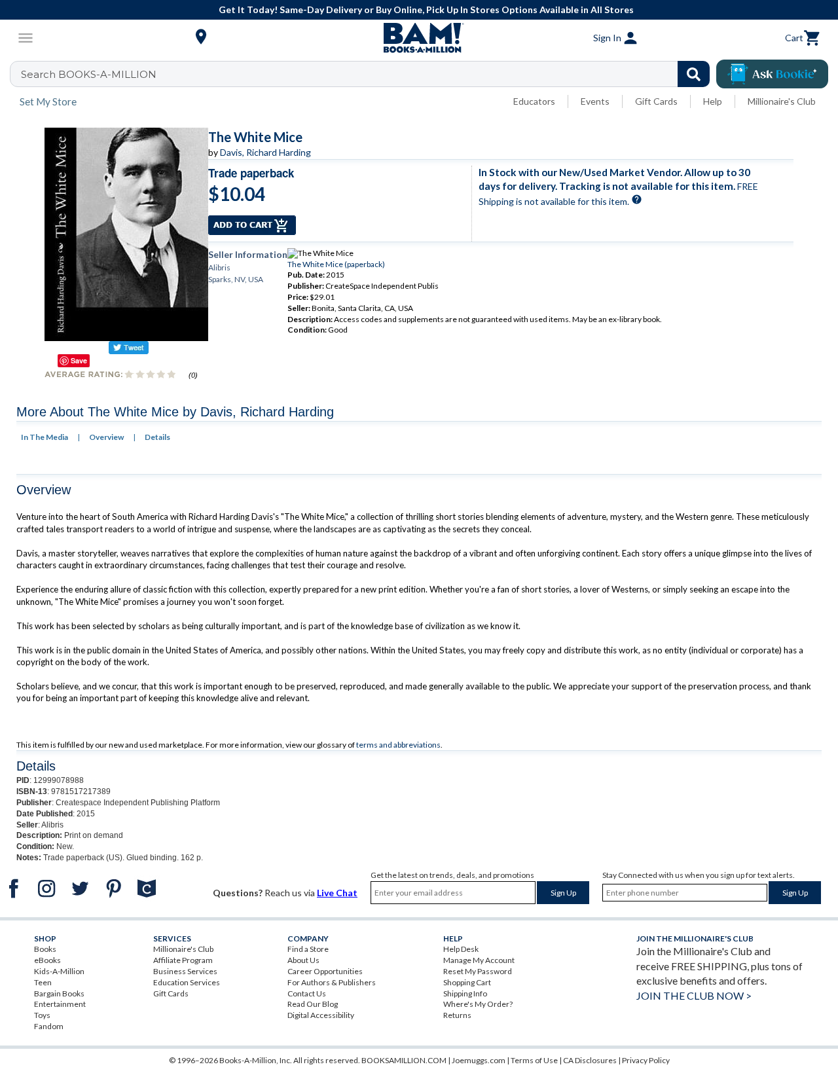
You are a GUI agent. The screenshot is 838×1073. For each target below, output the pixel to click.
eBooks (47, 960)
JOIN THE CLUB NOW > (694, 995)
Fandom (49, 1026)
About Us (303, 960)
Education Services (186, 982)
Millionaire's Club (782, 101)
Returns (457, 1015)
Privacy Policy (646, 1060)
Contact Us (306, 993)
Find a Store (308, 949)
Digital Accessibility (320, 1015)
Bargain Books (59, 993)
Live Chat (337, 892)
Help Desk (461, 949)
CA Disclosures (590, 1060)
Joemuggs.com (478, 1060)
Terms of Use (534, 1060)
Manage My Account (479, 960)
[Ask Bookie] (772, 74)
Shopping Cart (467, 982)
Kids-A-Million (59, 971)
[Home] (419, 38)
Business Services (185, 971)
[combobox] (368, 74)
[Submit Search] (694, 74)
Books (45, 949)
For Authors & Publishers (331, 982)
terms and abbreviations (398, 745)
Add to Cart (252, 225)
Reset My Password (477, 971)
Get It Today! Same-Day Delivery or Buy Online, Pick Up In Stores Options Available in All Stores (426, 9)
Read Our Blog (312, 1004)
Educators (534, 101)
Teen (43, 982)
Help (712, 101)
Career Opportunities (325, 971)
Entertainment (60, 1004)
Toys (42, 1015)
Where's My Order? (478, 1004)
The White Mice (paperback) (336, 264)
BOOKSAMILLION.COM (403, 1060)
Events (595, 101)
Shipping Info (465, 993)
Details (157, 437)
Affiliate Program (183, 960)
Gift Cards (656, 101)
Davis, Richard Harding (265, 152)
